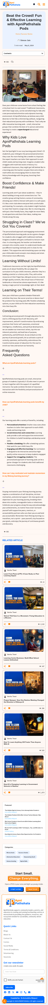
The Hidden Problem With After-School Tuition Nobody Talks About (23, 815)
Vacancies (7, 957)
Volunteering (9, 953)
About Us (7, 935)
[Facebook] (5, 992)
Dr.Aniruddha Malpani (29, 998)
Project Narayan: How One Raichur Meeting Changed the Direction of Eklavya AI (24, 701)
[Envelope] (29, 992)
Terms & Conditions (11, 949)
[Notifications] (34, 4)
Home (18, 34)
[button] (42, 53)
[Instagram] (21, 992)
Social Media (8, 946)
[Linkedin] (9, 992)
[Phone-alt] (25, 992)
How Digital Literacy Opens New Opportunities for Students (23, 834)
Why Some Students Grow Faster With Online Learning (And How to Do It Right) (23, 822)
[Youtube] (17, 992)
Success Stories (26, 34)
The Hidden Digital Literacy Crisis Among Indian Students (22, 810)
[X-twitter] (13, 992)
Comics (6, 942)
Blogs (6, 931)
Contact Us (8, 938)
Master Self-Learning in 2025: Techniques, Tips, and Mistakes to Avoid (24, 828)
